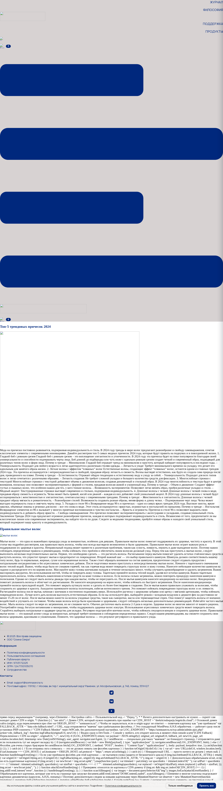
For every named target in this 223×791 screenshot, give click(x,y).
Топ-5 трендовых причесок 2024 (25, 326)
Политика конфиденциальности (123, 785)
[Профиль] (1, 38)
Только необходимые (180, 785)
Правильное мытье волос (20, 529)
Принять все (206, 785)
